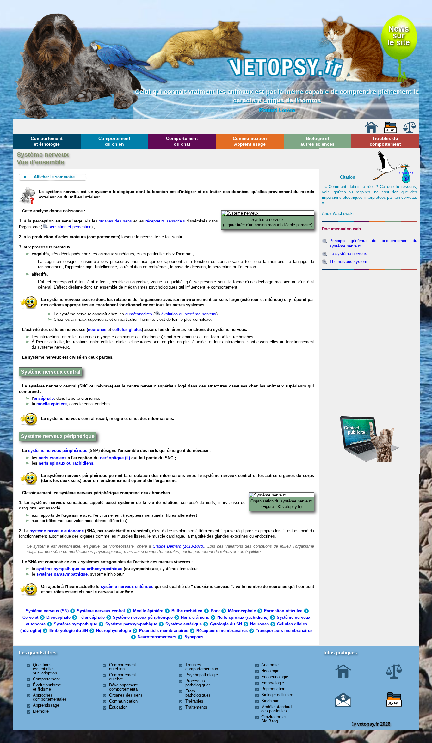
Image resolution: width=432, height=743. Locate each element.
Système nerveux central (101, 610)
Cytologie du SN (226, 624)
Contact (406, 173)
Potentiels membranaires (163, 630)
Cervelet (30, 617)
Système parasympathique (131, 624)
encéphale (44, 398)
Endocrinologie (274, 676)
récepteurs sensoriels (165, 221)
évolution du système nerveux (188, 314)
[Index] (390, 131)
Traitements (196, 707)
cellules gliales (127, 329)
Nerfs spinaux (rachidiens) (242, 617)
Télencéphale (92, 617)
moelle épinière (51, 403)
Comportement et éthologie (47, 141)
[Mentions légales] (409, 131)
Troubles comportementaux (201, 666)
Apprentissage (46, 705)
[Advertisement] (369, 306)
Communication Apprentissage (250, 141)
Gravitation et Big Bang (273, 719)
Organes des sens (126, 695)
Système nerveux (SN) (47, 610)
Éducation (118, 707)
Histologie (270, 670)
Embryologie (272, 682)
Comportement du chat (182, 141)
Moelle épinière (148, 610)
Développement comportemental (124, 687)
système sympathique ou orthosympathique (79, 568)
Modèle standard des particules (276, 708)
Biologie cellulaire (277, 694)
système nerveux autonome (56, 530)
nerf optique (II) (114, 457)
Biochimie (270, 700)
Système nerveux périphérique (143, 617)
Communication (123, 701)
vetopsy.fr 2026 (373, 724)
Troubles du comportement (385, 141)
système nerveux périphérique (57, 450)
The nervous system (348, 261)
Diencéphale (58, 617)
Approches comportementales (50, 697)
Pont (215, 610)
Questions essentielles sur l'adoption (45, 668)
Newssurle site (398, 36)
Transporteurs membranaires (284, 630)
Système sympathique (75, 624)
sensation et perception (70, 226)
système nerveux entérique (127, 586)
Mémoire (41, 711)
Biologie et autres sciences (317, 141)
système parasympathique (62, 574)
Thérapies (194, 701)
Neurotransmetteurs (157, 637)
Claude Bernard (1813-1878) (179, 546)
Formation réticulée (283, 610)
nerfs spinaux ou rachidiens (66, 463)
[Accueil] (371, 131)
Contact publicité (354, 430)
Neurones (259, 624)
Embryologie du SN (68, 630)
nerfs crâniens (52, 457)
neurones (97, 329)
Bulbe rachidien (186, 610)
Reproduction (273, 688)
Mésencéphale (242, 610)
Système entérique (183, 624)
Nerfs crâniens (195, 617)
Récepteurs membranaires (222, 630)
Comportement (46, 679)
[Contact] (343, 705)
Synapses (193, 637)
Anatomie (270, 664)
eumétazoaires (138, 314)
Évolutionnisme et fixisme (47, 687)
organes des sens (115, 221)
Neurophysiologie (113, 630)
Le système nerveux (348, 253)
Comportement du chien (114, 141)
